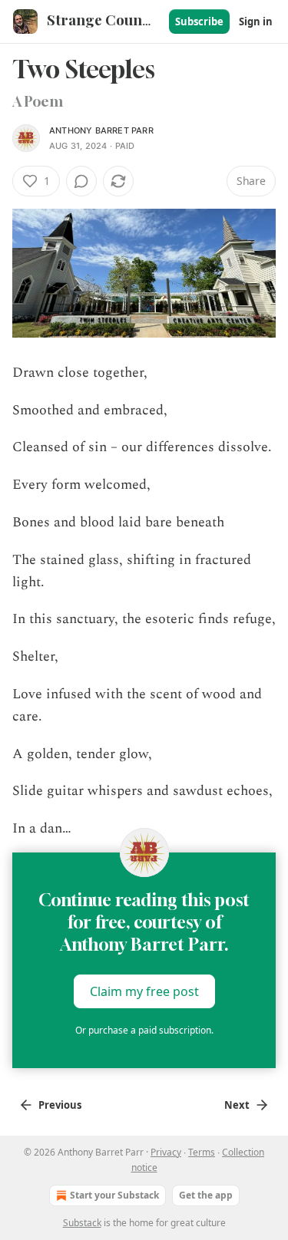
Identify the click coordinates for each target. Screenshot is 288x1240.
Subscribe (199, 21)
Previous (59, 1105)
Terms (201, 1152)
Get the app (206, 1195)
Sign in (256, 21)
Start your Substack (114, 1195)
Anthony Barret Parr (101, 130)
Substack (82, 1222)
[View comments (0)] (81, 181)
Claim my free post (144, 991)
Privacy (166, 1152)
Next (237, 1105)
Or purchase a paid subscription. (144, 1030)
